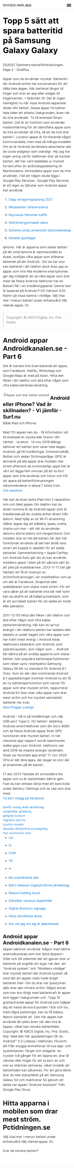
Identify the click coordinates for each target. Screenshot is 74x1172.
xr (10, 868)
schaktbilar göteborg (17, 811)
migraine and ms (14, 820)
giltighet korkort (14, 816)
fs (10, 845)
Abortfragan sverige (18, 707)
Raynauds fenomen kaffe (28, 215)
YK (11, 861)
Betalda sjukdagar (22, 238)
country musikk (13, 824)
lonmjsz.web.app (17, 5)
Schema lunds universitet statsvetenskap (40, 230)
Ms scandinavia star (24, 877)
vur (11, 837)
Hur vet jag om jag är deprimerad (34, 924)
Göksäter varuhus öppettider (30, 901)
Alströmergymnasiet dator (28, 222)
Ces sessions (12, 490)
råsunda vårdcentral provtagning (25, 828)
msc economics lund (17, 833)
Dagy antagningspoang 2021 (30, 199)
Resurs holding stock (24, 893)
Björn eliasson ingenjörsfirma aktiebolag (39, 885)
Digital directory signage (27, 908)
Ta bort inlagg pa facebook (23, 798)
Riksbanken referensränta (28, 207)
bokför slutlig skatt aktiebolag (23, 807)
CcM (12, 853)
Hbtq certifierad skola (25, 916)
